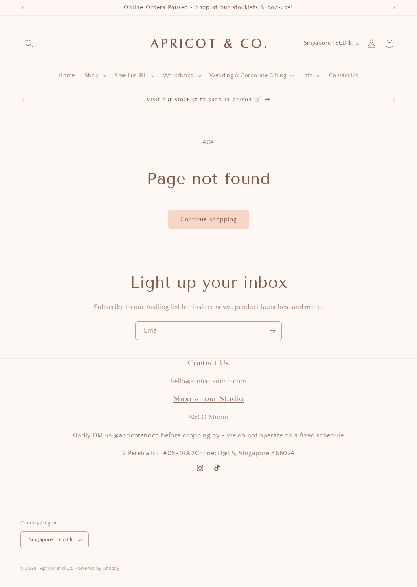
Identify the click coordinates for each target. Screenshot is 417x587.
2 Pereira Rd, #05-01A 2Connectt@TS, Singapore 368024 (208, 453)
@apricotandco (136, 435)
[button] (29, 43)
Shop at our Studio (208, 398)
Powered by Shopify (97, 568)
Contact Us (209, 363)
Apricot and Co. (57, 568)
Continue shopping (208, 219)
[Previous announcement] (23, 7)
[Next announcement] (394, 7)
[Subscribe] (272, 330)
